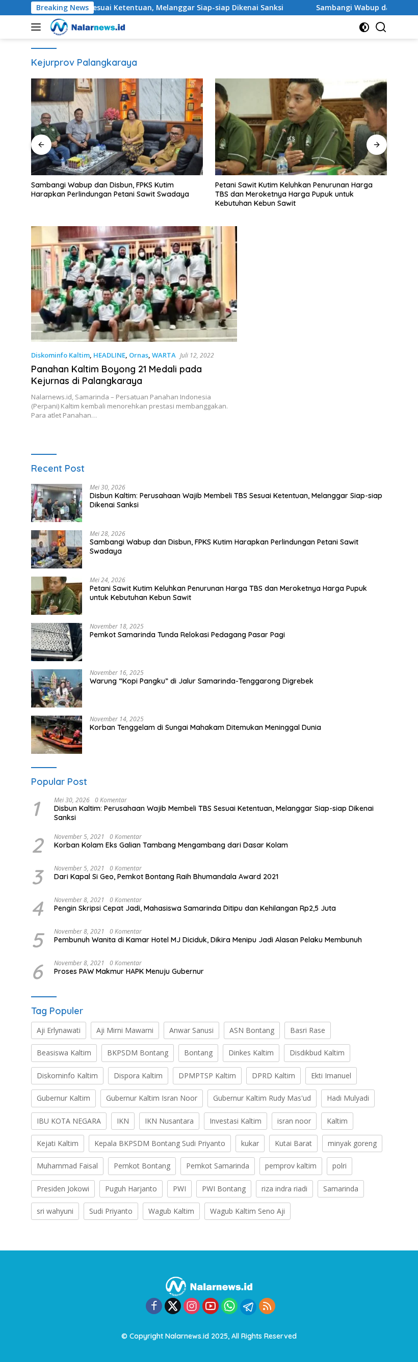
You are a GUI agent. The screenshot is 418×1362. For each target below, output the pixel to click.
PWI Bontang (224, 1188)
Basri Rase (307, 1030)
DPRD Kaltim (273, 1075)
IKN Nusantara (169, 1121)
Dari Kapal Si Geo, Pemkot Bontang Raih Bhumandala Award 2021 (166, 876)
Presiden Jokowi (63, 1188)
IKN (123, 1121)
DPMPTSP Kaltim (207, 1075)
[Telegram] (248, 1307)
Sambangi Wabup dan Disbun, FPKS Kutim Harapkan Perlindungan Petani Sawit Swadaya (110, 189)
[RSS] (267, 1307)
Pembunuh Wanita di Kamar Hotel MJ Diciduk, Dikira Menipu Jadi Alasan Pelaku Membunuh (208, 939)
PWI (179, 1188)
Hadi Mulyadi (348, 1098)
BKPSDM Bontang (137, 1052)
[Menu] (38, 27)
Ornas (138, 355)
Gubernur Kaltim (63, 1098)
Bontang (198, 1052)
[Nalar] (86, 27)
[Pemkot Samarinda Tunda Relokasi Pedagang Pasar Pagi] (56, 642)
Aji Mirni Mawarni (124, 1030)
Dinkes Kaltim (251, 1052)
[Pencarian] (381, 27)
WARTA (164, 355)
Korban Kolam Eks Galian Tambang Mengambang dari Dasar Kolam (172, 845)
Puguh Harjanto (131, 1188)
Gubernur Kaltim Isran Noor (151, 1098)
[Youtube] (210, 1307)
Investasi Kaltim (236, 1121)
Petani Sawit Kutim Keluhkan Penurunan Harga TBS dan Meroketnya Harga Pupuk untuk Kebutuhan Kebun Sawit (294, 194)
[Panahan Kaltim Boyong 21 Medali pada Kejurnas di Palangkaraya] (134, 284)
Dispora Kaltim (138, 1075)
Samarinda (340, 1188)
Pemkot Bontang (142, 1165)
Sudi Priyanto (111, 1211)
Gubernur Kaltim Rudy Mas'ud (262, 1098)
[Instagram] (192, 1307)
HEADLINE (109, 355)
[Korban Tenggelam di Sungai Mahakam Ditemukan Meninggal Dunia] (56, 735)
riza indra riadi (284, 1188)
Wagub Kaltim (171, 1211)
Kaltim (337, 1121)
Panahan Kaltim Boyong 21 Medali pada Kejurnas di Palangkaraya (116, 375)
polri (339, 1165)
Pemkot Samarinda (217, 1165)
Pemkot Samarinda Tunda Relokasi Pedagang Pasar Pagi (187, 634)
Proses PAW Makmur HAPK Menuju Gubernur (129, 971)
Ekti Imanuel (331, 1075)
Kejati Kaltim (58, 1143)
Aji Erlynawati (59, 1030)
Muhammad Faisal (67, 1165)
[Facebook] (154, 1307)
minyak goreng (352, 1143)
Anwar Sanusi (191, 1030)
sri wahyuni (55, 1211)
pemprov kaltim (291, 1165)
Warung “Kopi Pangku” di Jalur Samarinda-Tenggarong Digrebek (202, 681)
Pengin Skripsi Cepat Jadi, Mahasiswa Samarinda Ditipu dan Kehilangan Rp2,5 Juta (195, 908)
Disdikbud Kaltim (317, 1052)
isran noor (294, 1121)
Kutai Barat (293, 1143)
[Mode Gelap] (364, 27)
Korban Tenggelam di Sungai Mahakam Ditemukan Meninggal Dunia (205, 727)
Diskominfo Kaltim (60, 355)
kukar (250, 1143)
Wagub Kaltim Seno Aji (247, 1211)
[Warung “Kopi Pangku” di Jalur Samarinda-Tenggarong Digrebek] (56, 688)
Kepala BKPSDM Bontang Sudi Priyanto (159, 1143)
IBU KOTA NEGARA (69, 1121)
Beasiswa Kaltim (64, 1052)
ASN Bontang (251, 1030)
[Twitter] (173, 1307)
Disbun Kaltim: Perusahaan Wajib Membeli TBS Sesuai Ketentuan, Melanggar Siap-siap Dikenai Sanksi (236, 500)
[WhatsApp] (229, 1307)
